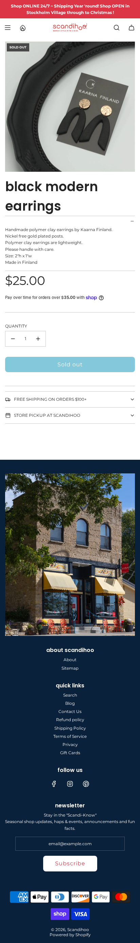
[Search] (116, 27)
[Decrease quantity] (12, 338)
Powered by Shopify (70, 934)
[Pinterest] (85, 783)
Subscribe (70, 863)
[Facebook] (54, 783)
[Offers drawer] (22, 27)
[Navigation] (7, 27)
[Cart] (131, 27)
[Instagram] (70, 783)
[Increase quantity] (38, 338)
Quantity (16, 326)
